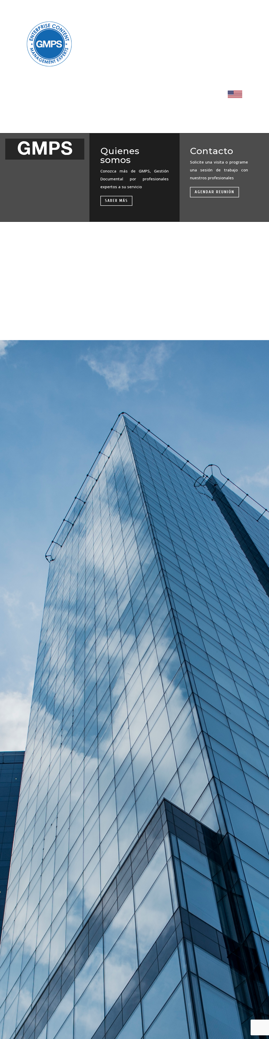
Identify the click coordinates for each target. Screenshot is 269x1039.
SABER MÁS (116, 200)
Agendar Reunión (214, 192)
